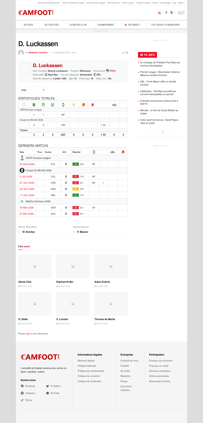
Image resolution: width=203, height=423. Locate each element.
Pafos (113, 70)
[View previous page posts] (157, 131)
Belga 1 (181, 2)
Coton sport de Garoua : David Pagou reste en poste (159, 121)
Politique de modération (90, 381)
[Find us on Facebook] (166, 12)
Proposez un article (158, 365)
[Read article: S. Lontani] (73, 304)
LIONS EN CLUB (78, 24)
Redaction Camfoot (38, 52)
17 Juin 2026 (27, 195)
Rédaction (126, 376)
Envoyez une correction (161, 360)
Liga (174, 2)
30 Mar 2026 (27, 207)
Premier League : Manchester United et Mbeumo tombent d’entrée (160, 73)
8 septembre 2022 (61, 52)
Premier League (144, 2)
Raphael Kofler (64, 282)
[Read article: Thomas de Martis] (111, 304)
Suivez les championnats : (49, 2)
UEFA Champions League (73, 2)
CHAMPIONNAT (106, 24)
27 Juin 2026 (27, 182)
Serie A (155, 2)
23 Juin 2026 (27, 189)
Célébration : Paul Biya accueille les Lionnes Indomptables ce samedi (158, 93)
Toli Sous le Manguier (165, 24)
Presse (124, 381)
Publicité (125, 365)
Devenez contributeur (160, 370)
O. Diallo (23, 319)
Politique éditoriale (87, 365)
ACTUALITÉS (51, 24)
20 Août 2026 (27, 164)
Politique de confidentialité (91, 370)
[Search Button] (159, 13)
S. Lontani (62, 319)
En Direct (134, 24)
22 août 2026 (26, 286)
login (28, 333)
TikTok (28, 400)
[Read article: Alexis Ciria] (35, 266)
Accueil (28, 24)
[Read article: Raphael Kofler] (73, 266)
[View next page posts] (162, 131)
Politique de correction (89, 376)
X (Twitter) (55, 386)
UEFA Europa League (95, 2)
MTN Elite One (113, 2)
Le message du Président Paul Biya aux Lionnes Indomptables (160, 64)
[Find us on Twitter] (171, 12)
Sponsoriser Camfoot (159, 381)
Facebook (30, 386)
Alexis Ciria (24, 282)
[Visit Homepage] (37, 13)
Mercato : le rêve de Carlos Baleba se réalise (159, 112)
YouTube (54, 393)
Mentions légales (86, 360)
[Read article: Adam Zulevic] (111, 266)
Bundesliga (165, 2)
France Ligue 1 (128, 2)
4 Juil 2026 (26, 176)
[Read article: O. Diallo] (35, 304)
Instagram (30, 393)
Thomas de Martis (104, 319)
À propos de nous (129, 360)
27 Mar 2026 (27, 213)
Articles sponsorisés (159, 376)
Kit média (125, 370)
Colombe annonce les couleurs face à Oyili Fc (159, 102)
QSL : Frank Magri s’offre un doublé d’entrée (158, 83)
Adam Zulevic (102, 282)
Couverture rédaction (126, 388)
